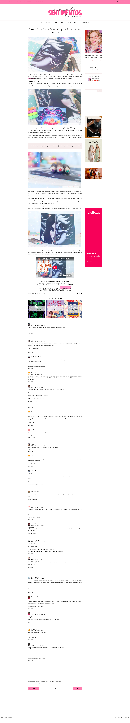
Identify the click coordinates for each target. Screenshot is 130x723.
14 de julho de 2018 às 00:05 (38, 541)
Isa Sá (32, 429)
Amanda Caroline (35, 629)
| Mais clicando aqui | (96, 60)
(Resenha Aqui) (51, 76)
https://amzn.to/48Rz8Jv (65, 286)
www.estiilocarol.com (32, 637)
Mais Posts (77, 688)
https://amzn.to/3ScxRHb (65, 287)
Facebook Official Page (39, 551)
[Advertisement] (93, 193)
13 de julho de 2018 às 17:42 (37, 525)
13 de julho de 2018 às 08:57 (38, 492)
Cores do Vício (31, 333)
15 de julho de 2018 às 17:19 (37, 630)
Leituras (19, 1)
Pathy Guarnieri (35, 324)
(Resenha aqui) (31, 78)
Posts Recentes (33, 688)
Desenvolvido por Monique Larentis (121, 717)
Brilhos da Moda (31, 437)
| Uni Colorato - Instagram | (34, 401)
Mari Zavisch (34, 411)
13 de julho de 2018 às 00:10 (37, 430)
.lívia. (32, 340)
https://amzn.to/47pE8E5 (67, 284)
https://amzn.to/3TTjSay (61, 289)
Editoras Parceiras (39, 1)
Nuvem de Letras (35, 577)
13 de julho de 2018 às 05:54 (38, 457)
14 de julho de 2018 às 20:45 (38, 598)
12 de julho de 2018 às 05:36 (38, 341)
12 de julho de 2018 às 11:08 (37, 413)
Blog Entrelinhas (31, 449)
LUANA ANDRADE (36, 644)
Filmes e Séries (27, 1)
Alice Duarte (34, 470)
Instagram (30, 551)
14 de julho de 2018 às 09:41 (37, 559)
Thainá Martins (34, 373)
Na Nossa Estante (35, 506)
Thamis (32, 558)
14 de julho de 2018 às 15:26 (37, 578)
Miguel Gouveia (35, 540)
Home (42, 22)
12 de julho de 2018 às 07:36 (38, 374)
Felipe (32, 444)
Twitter (64, 683)
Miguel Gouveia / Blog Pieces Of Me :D (54, 551)
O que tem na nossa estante (34, 517)
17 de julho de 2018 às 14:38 (37, 645)
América (48, 22)
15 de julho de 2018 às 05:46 (38, 614)
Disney (63, 22)
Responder (30, 336)
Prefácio (29, 622)
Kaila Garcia (34, 455)
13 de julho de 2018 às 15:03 (37, 507)
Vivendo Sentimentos (8, 1)
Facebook (60, 683)
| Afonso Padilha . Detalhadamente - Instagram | (38, 395)
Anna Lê (33, 386)
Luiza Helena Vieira (36, 524)
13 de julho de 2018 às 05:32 (38, 445)
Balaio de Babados (32, 533)
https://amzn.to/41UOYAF (65, 290)
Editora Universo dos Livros (73, 74)
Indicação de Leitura (73, 22)
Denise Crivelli (34, 596)
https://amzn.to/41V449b (65, 283)
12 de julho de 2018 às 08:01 (38, 387)
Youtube (55, 683)
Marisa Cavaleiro (35, 491)
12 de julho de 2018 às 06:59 (38, 358)
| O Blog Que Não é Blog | (33, 404)
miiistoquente (32, 570)
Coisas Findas (31, 379)
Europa (56, 22)
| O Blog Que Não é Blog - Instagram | (36, 398)
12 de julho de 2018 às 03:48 (38, 325)
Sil (31, 613)
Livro (44, 293)
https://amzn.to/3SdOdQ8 (65, 288)
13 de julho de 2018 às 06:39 (38, 471)
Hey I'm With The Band (37, 356)
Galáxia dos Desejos (32, 422)
